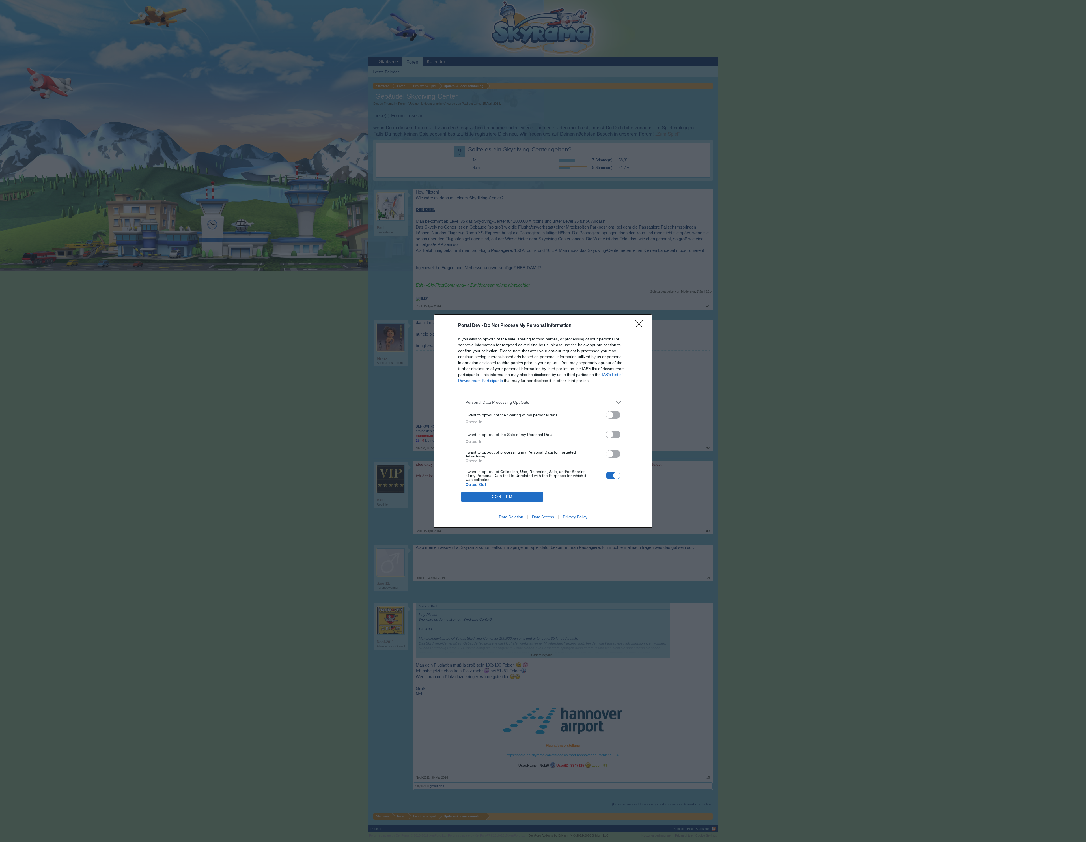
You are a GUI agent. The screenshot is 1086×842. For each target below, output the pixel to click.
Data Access (543, 517)
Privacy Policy (575, 517)
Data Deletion (511, 517)
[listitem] (543, 402)
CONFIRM (502, 497)
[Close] (640, 325)
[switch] (613, 415)
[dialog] (543, 421)
